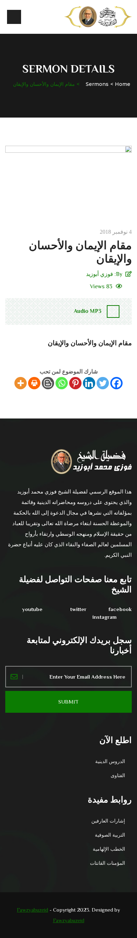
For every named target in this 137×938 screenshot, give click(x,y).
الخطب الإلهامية (109, 849)
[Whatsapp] (62, 383)
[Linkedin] (89, 383)
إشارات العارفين (108, 821)
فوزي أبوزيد (99, 274)
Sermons (97, 84)
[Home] (98, 16)
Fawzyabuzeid (32, 910)
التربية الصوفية (110, 835)
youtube (32, 609)
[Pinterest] (75, 383)
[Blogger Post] (48, 383)
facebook (120, 609)
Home (122, 84)
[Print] (34, 383)
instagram (104, 617)
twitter (78, 609)
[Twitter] (103, 383)
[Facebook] (116, 383)
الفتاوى (118, 775)
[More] (20, 383)
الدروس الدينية (110, 761)
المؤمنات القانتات (107, 863)
